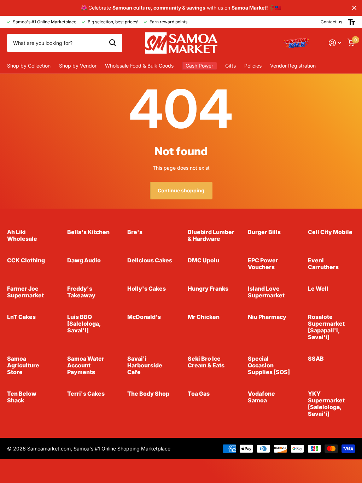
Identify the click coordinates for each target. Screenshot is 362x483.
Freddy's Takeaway (81, 292)
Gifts (230, 66)
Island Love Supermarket (266, 292)
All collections (29, 66)
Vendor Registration (293, 66)
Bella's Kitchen (88, 231)
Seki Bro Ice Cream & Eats (206, 362)
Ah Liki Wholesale (22, 235)
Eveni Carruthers (323, 263)
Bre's (134, 231)
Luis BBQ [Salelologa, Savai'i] (83, 323)
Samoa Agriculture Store (23, 365)
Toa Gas (199, 393)
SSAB (316, 358)
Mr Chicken (204, 316)
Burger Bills (264, 231)
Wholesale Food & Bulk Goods (139, 66)
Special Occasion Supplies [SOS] (269, 365)
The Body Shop (148, 393)
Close (354, 8)
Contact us (331, 21)
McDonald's (144, 316)
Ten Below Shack (21, 397)
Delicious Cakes (149, 260)
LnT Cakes (21, 316)
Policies (253, 66)
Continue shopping (181, 190)
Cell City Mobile (330, 231)
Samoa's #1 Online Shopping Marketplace (122, 449)
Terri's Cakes (86, 393)
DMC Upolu (203, 260)
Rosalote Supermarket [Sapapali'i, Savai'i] (326, 327)
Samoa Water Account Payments (85, 365)
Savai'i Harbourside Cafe (144, 365)
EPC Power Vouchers (263, 263)
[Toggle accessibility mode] (351, 22)
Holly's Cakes (146, 288)
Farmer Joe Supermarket (25, 292)
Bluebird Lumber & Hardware (211, 235)
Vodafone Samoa (261, 397)
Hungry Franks (208, 288)
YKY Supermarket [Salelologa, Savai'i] (326, 403)
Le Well (318, 288)
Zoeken (112, 43)
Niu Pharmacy (267, 316)
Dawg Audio (84, 260)
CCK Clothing (26, 260)
